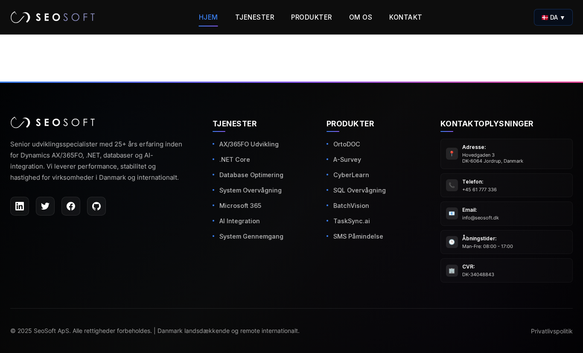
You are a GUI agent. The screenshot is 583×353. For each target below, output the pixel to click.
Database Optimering (251, 174)
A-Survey (347, 159)
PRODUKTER (311, 17)
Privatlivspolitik (552, 331)
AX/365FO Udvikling (249, 144)
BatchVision (351, 205)
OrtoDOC (346, 144)
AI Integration (239, 221)
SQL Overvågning (359, 190)
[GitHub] (96, 206)
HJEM (208, 17)
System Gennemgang (251, 236)
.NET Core (234, 159)
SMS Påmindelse (358, 236)
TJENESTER (254, 17)
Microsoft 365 (240, 205)
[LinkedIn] (19, 206)
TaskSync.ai (351, 221)
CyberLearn (351, 174)
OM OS (361, 17)
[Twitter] (45, 206)
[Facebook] (70, 206)
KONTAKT (406, 17)
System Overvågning (250, 190)
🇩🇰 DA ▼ (553, 17)
